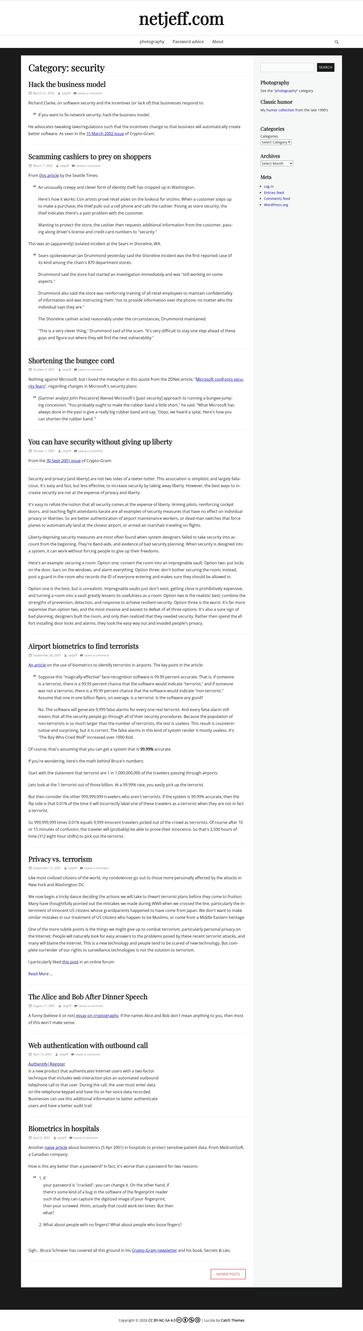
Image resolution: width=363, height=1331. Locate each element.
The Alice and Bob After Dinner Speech (87, 996)
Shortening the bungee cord (71, 360)
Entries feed (274, 192)
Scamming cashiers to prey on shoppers (89, 156)
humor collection (280, 110)
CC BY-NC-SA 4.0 (162, 1320)
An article (37, 665)
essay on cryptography (97, 1015)
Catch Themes (232, 1320)
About (217, 41)
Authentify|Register (46, 1064)
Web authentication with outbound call (88, 1045)
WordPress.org (276, 204)
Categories (269, 136)
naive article (56, 1147)
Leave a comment (90, 93)
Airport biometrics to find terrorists (83, 645)
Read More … (40, 973)
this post (70, 962)
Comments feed (277, 198)
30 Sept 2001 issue (63, 460)
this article (49, 175)
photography (152, 41)
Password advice (188, 41)
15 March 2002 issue (105, 133)
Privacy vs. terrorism (60, 858)
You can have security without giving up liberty (100, 441)
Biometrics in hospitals (63, 1128)
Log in (269, 186)
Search (325, 67)
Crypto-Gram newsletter (154, 1250)
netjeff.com (181, 17)
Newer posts (228, 1274)
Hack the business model (67, 84)
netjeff (66, 93)
